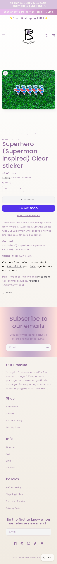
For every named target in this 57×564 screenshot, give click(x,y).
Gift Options (13, 427)
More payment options (28, 215)
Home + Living (14, 420)
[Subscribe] (47, 347)
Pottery (10, 413)
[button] (3, 35)
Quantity (6, 182)
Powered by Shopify (37, 557)
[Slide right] (35, 133)
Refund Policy (15, 266)
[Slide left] (22, 133)
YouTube (33, 280)
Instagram (43, 276)
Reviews (10, 467)
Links (8, 460)
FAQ (32, 266)
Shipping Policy (14, 494)
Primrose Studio (23, 557)
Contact (11, 447)
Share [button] (9, 292)
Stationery (12, 406)
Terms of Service (16, 501)
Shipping (6, 177)
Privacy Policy (14, 508)
